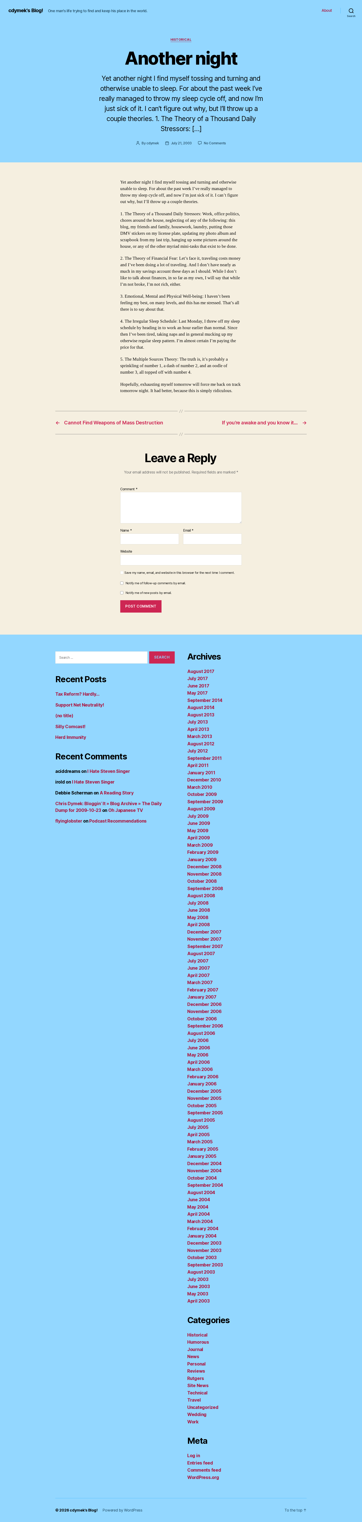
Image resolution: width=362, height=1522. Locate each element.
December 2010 (204, 780)
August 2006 (201, 1033)
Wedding (197, 1414)
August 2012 (200, 743)
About (327, 10)
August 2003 (201, 1272)
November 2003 (204, 1250)
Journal (195, 1349)
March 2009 (200, 845)
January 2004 (202, 1236)
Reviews (196, 1371)
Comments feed (204, 1470)
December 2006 (204, 1004)
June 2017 (198, 686)
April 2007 (198, 975)
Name (126, 530)
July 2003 (197, 1279)
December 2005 (204, 1091)
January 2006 (202, 1083)
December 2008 (204, 866)
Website (126, 551)
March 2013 (199, 736)
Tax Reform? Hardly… (77, 694)
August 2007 (201, 953)
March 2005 (199, 1141)
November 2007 (204, 939)
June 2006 (198, 1047)
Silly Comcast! (70, 726)
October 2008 (202, 881)
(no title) (64, 715)
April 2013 (198, 729)
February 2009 (202, 852)
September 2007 (205, 946)
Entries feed (200, 1463)
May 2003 (197, 1293)
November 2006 (204, 1011)
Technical (197, 1392)
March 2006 (200, 1069)
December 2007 (204, 932)
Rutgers (195, 1378)
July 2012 (197, 751)
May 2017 (197, 693)
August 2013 (200, 714)
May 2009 (197, 830)
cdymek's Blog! (25, 10)
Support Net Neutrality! (79, 705)
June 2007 (198, 968)
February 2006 (202, 1076)
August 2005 (201, 1120)
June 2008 (198, 910)
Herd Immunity (70, 737)
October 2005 (202, 1105)
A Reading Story (117, 793)
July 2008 (198, 903)
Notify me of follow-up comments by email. (155, 583)
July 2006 (198, 1040)
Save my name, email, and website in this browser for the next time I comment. (179, 573)
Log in (193, 1455)
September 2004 (205, 1185)
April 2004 (198, 1214)
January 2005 (201, 1156)
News (193, 1356)
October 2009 (202, 794)
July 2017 (197, 678)
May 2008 (197, 917)
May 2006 (197, 1055)
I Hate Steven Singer (108, 771)
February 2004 (202, 1228)
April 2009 (198, 837)
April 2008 (198, 924)
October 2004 (202, 1178)
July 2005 (197, 1127)
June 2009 (198, 823)
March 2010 (199, 787)
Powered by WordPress (122, 1510)
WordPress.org (203, 1477)
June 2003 (198, 1286)
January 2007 (201, 997)
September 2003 (205, 1265)
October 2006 (202, 1018)
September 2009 (205, 801)
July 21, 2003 (181, 143)
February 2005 (202, 1149)
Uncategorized (202, 1407)
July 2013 (197, 722)
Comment (129, 489)
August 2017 (200, 671)
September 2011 (204, 758)
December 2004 (204, 1163)
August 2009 (201, 808)
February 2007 (202, 989)
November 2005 (204, 1098)
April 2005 (198, 1134)
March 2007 (199, 982)
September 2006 (205, 1026)
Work (193, 1421)
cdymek (152, 143)
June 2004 (198, 1199)
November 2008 (204, 874)
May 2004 (197, 1207)
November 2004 (204, 1170)
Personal (196, 1364)
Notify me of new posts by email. (148, 593)
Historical (181, 40)
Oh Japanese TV (125, 810)
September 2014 (204, 700)
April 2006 (198, 1062)
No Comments (215, 143)
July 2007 (197, 961)
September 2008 (205, 888)
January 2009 (202, 859)
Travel (194, 1400)
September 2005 (205, 1112)
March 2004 (200, 1221)
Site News (198, 1385)
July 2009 (198, 816)
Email (188, 530)
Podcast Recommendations (118, 821)
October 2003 (202, 1257)
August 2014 (201, 707)
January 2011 (201, 772)
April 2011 (197, 765)
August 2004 (201, 1192)
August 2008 (201, 895)
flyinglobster (68, 821)
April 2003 (198, 1301)
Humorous (198, 1342)
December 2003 (204, 1243)
